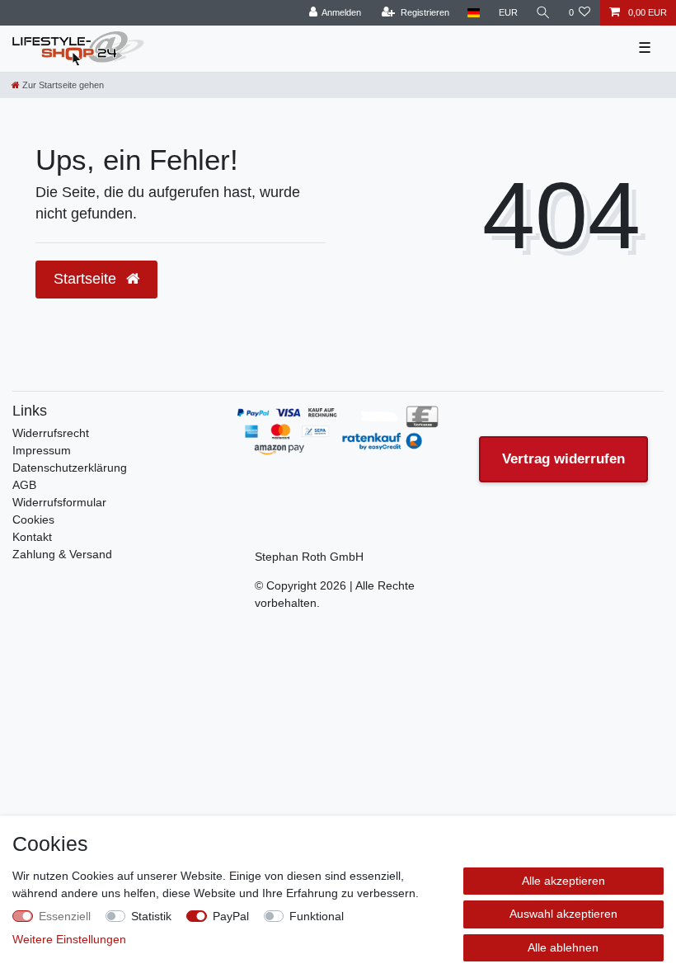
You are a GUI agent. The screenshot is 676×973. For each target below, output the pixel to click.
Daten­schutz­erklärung (69, 467)
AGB (24, 484)
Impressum (41, 450)
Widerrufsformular (59, 502)
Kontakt (32, 536)
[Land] (473, 13)
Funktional (316, 916)
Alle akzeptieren (563, 880)
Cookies (33, 519)
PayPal (231, 916)
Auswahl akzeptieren (563, 913)
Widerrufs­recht (50, 432)
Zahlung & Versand (62, 554)
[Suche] (543, 13)
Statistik (151, 916)
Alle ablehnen (563, 947)
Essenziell (65, 916)
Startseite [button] (87, 278)
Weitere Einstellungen (69, 939)
